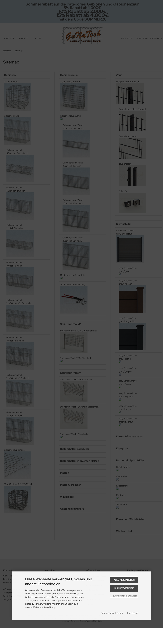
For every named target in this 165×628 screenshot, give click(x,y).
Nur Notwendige (124, 588)
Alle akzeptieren (124, 580)
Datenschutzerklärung (112, 613)
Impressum (132, 613)
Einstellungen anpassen (124, 595)
